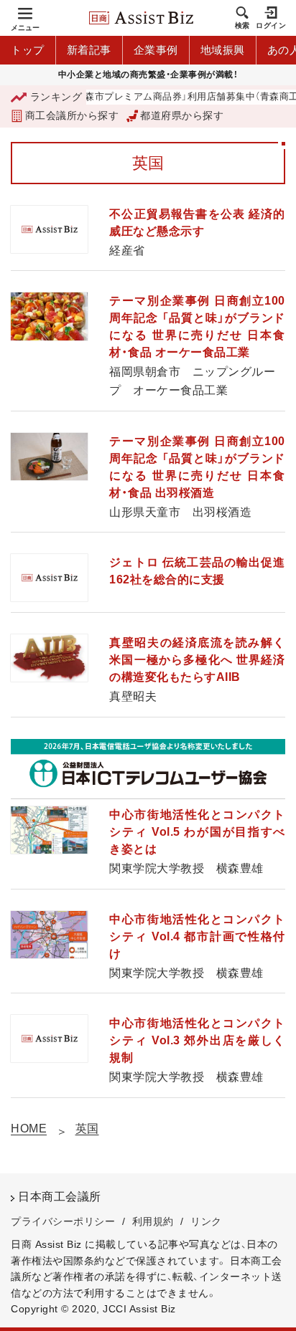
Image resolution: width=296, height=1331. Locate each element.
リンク (206, 1221)
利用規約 (153, 1221)
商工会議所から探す (72, 115)
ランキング (56, 96)
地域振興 (222, 50)
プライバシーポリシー (63, 1221)
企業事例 (156, 50)
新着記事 (89, 50)
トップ (28, 50)
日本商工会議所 (59, 1197)
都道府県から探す (181, 115)
